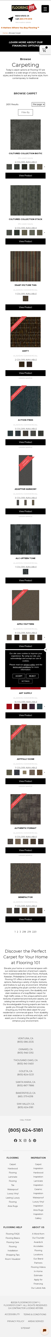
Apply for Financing (38, 1281)
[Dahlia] (16, 706)
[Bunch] (16, 232)
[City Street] (40, 433)
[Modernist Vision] (24, 772)
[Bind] (25, 200)
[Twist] (39, 232)
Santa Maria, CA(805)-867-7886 (25, 1084)
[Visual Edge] (25, 809)
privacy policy (29, 664)
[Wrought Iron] (25, 502)
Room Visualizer (12, 1259)
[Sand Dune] (33, 502)
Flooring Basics (13, 1238)
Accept (19, 676)
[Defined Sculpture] (18, 841)
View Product (25, 175)
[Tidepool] (25, 401)
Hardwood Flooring (13, 1170)
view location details (23, 22)
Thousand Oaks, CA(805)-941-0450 (25, 1062)
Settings (25, 681)
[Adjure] (39, 637)
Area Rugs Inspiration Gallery (38, 1214)
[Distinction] (39, 166)
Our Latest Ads (38, 1288)
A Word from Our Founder (38, 1236)
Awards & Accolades (38, 1244)
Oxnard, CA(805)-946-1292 (25, 1051)
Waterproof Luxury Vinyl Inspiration (38, 1201)
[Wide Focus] (16, 910)
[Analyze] (16, 637)
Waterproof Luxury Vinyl (12, 1191)
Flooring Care (12, 1242)
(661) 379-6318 (26, 19)
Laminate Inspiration (38, 1183)
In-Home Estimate (38, 1273)
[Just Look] (39, 910)
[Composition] (32, 166)
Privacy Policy (15, 1321)
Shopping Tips (12, 1255)
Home (5, 33)
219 (29, 932)
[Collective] (24, 166)
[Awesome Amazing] (32, 772)
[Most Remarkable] (16, 772)
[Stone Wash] (39, 706)
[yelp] (30, 1140)
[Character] (16, 166)
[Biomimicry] (25, 134)
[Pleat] (32, 232)
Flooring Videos (38, 1267)
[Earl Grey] (33, 433)
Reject (32, 676)
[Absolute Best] (32, 910)
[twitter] (20, 1140)
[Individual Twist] (25, 841)
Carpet (13, 1164)
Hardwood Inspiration (38, 1174)
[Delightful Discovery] (25, 740)
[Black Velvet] (29, 364)
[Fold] (24, 232)
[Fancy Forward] (25, 878)
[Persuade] (32, 637)
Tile (12, 1185)
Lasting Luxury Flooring (13, 1200)
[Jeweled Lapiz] (25, 470)
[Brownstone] (25, 433)
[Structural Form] (40, 841)
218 (24, 932)
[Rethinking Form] (33, 841)
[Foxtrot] (25, 539)
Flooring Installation (13, 1248)
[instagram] (25, 1140)
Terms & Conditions (35, 1314)
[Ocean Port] (18, 433)
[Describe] (24, 637)
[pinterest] (35, 1140)
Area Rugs (13, 1206)
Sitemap (25, 1328)
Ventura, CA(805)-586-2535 (25, 1040)
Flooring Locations (38, 1252)
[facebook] (16, 1140)
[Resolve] (25, 605)
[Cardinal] (9, 706)
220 (34, 932)
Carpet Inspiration (38, 1166)
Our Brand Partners (38, 1261)
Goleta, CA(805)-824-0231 (25, 1073)
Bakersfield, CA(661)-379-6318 (25, 1095)
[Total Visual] (24, 910)
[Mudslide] (25, 266)
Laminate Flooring (12, 1179)
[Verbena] (32, 706)
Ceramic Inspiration (38, 1191)
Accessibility (12, 1314)
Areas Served (36, 1321)
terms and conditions (22, 667)
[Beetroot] (24, 706)
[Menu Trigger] (45, 9)
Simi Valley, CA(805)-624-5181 (25, 1106)
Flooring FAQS (13, 1234)
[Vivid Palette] (39, 772)
